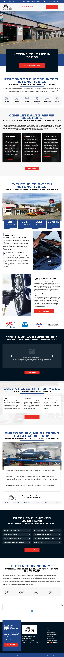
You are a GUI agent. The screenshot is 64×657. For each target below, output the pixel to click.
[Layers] (62, 605)
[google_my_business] (11, 639)
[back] (11, 356)
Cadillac (27, 502)
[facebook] (5, 639)
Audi (6, 502)
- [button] (1, 607)
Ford (46, 502)
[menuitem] (48, 655)
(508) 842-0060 (10, 1)
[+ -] (32, 613)
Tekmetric (35, 655)
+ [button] (1, 605)
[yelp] (9, 639)
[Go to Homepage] (7, 5)
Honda (37, 502)
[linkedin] (7, 639)
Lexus (57, 502)
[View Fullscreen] (1, 609)
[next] (53, 356)
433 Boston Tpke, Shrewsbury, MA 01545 (30, 1)
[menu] (61, 6)
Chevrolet (17, 502)
